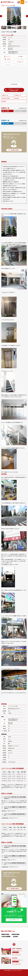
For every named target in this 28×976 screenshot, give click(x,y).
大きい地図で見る (14, 84)
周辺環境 (17, 98)
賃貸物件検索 (5, 934)
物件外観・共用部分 (6, 98)
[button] (1, 16)
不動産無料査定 (7, 786)
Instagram (18, 2)
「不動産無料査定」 (5, 817)
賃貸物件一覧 (5, 95)
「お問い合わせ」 (19, 802)
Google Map (15, 952)
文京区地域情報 (5, 936)
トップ (3, 5)
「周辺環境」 (3, 810)
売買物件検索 (15, 934)
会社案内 (15, 936)
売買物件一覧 (18, 95)
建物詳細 (4, 101)
